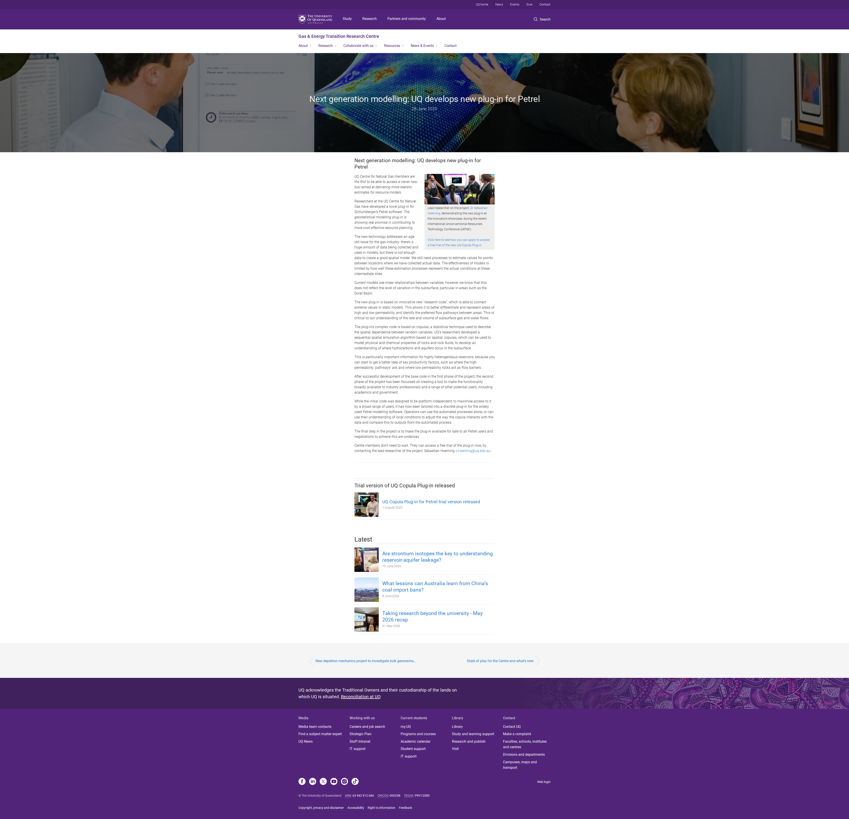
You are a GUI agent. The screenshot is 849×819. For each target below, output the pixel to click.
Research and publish (469, 741)
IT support (357, 749)
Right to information (381, 807)
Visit (455, 749)
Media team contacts (314, 727)
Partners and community (406, 19)
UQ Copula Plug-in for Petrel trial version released (431, 501)
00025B (395, 795)
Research (369, 19)
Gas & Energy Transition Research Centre (338, 36)
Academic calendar (415, 741)
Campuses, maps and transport (520, 765)
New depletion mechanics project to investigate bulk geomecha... (366, 661)
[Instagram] (344, 782)
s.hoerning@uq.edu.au (473, 451)
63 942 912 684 (363, 795)
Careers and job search (367, 727)
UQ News (305, 741)
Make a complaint (517, 734)
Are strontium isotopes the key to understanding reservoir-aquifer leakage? (437, 557)
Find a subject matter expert (320, 734)
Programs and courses (418, 734)
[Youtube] (333, 782)
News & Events (422, 46)
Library (457, 727)
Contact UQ (512, 727)
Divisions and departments (524, 754)
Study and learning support (473, 734)
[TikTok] (355, 782)
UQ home (482, 4)
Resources (392, 46)
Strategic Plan (360, 734)
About (441, 19)
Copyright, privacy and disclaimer (321, 807)
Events (514, 4)
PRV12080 (422, 795)
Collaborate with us (358, 46)
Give (529, 4)
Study (347, 19)
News (499, 4)
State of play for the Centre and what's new (500, 661)
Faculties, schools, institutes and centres (525, 744)
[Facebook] (302, 782)
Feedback (405, 807)
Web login (544, 782)
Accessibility (355, 807)
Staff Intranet (360, 741)
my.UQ (406, 727)
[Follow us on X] (323, 782)
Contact (545, 4)
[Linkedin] (312, 782)
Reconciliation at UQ (361, 696)
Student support (413, 749)
